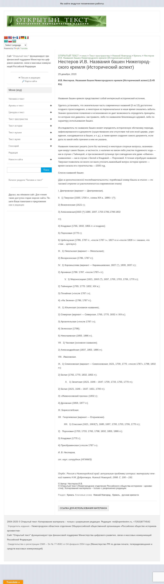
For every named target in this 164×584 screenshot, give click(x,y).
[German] (23, 37)
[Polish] (10, 41)
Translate (24, 48)
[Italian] (27, 37)
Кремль (70, 495)
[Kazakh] (6, 41)
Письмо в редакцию (30, 77)
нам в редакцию (16, 205)
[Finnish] (14, 37)
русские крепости (130, 495)
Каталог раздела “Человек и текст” (26, 180)
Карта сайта (31, 81)
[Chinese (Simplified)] (6, 37)
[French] (18, 37)
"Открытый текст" (21, 56)
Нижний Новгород (102, 495)
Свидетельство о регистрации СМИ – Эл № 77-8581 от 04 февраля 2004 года (49, 544)
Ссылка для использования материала (83, 508)
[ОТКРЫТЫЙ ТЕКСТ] (56, 26)
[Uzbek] (14, 41)
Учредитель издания (18, 526)
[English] (10, 37)
